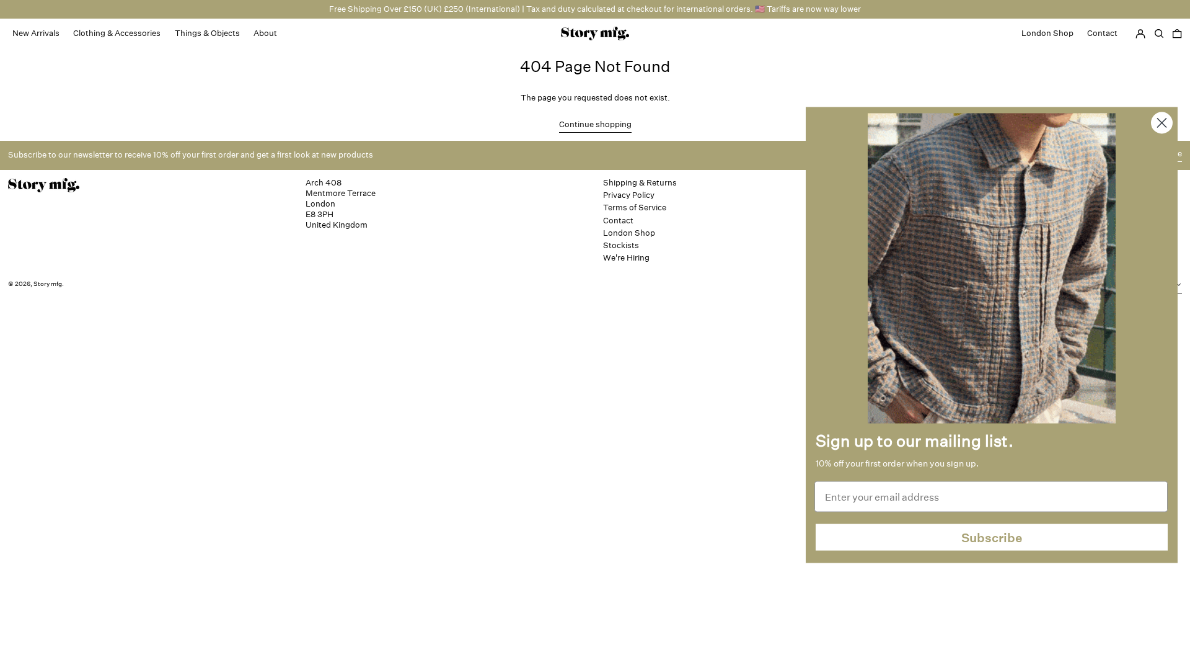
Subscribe (992, 537)
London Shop (629, 233)
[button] (1177, 33)
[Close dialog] (1162, 123)
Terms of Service (634, 207)
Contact (618, 220)
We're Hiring (626, 257)
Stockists (621, 245)
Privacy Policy (628, 195)
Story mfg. (48, 284)
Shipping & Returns (640, 182)
